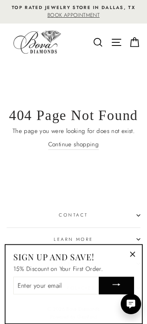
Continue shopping (73, 144)
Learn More (73, 239)
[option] (73, 12)
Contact (73, 215)
